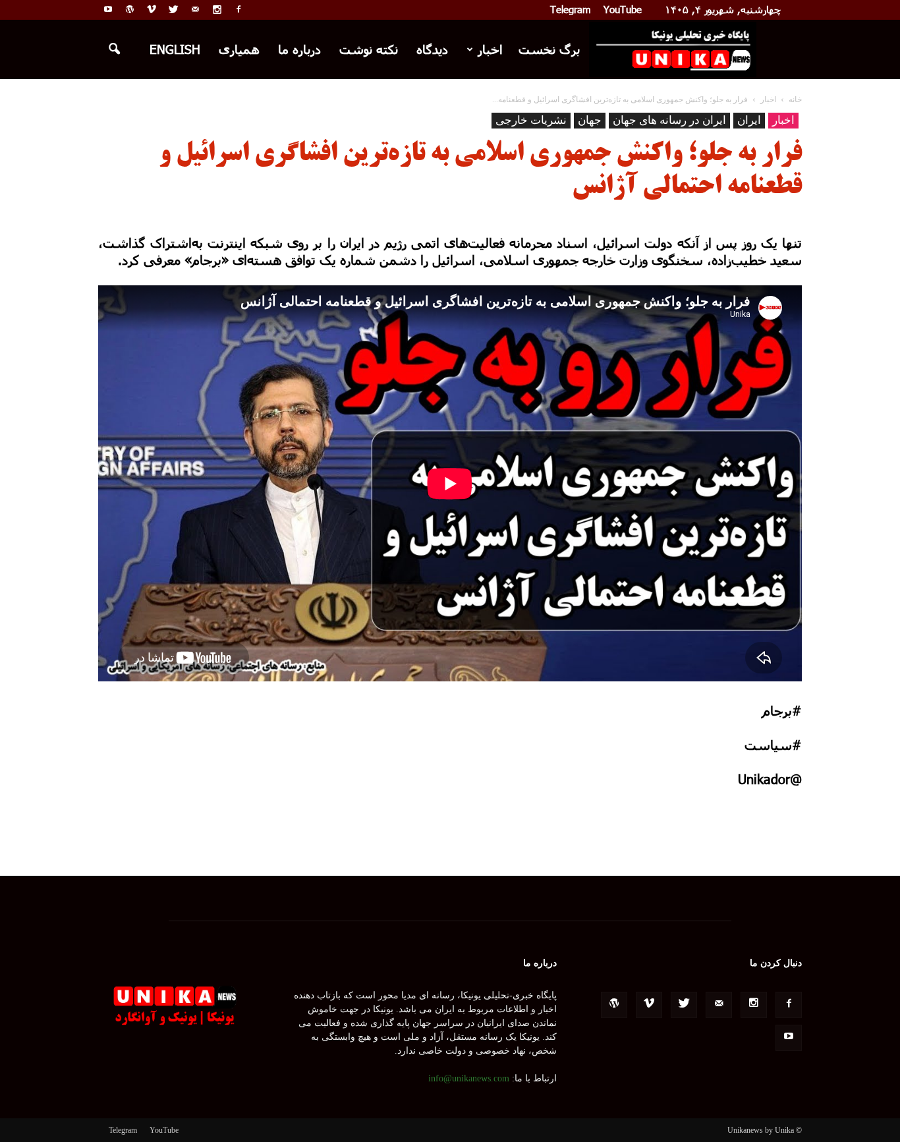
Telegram (570, 9)
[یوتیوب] (108, 9)
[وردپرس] (130, 9)
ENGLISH (175, 49)
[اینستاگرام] (217, 9)
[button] (114, 49)
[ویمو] (151, 9)
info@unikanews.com (468, 1078)
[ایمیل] (195, 9)
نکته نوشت (368, 49)
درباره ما (299, 49)
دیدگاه (432, 49)
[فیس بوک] (238, 9)
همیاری (239, 49)
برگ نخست (549, 49)
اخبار (490, 49)
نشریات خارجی (531, 120)
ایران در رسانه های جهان (669, 120)
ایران (749, 120)
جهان (590, 120)
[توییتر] (173, 9)
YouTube (623, 9)
